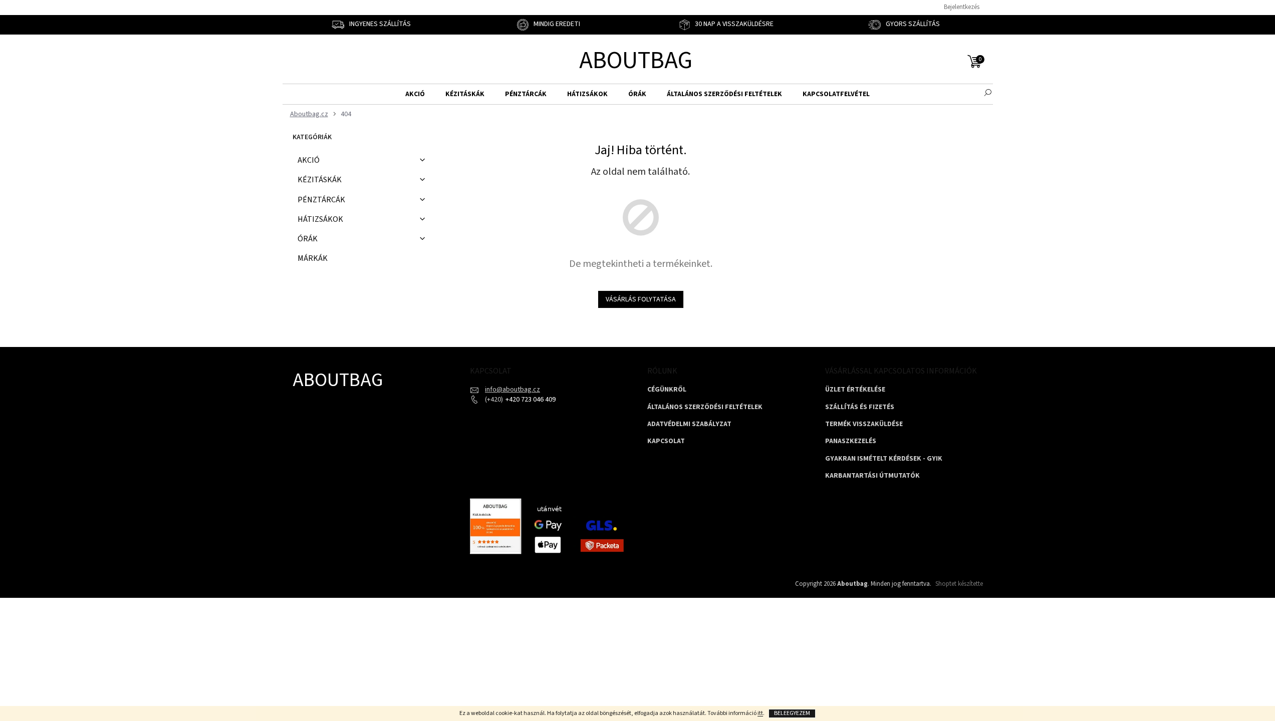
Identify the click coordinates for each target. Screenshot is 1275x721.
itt (760, 713)
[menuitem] (415, 94)
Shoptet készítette (959, 583)
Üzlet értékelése (855, 390)
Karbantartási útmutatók (872, 476)
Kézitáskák (320, 179)
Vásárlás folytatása (641, 299)
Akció (309, 160)
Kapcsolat (666, 441)
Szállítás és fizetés (859, 407)
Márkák (313, 258)
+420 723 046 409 (530, 400)
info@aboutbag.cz (512, 390)
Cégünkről (666, 390)
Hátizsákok (320, 219)
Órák (308, 238)
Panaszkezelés (850, 441)
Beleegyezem (792, 713)
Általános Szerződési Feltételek (704, 407)
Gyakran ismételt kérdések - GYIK (883, 459)
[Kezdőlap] (308, 114)
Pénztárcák (321, 199)
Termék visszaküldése (864, 424)
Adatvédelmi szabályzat (689, 424)
